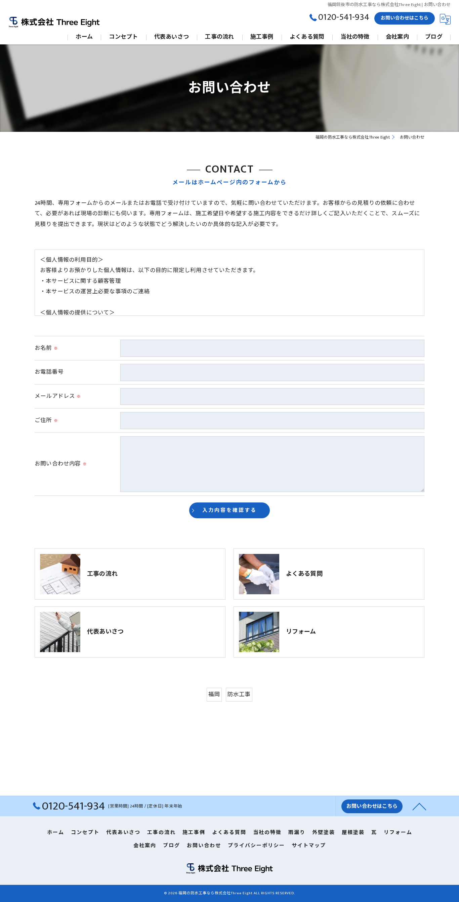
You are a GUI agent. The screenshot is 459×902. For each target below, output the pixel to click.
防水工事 (239, 694)
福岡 (214, 694)
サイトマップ (309, 845)
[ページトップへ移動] (419, 806)
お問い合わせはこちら (404, 18)
